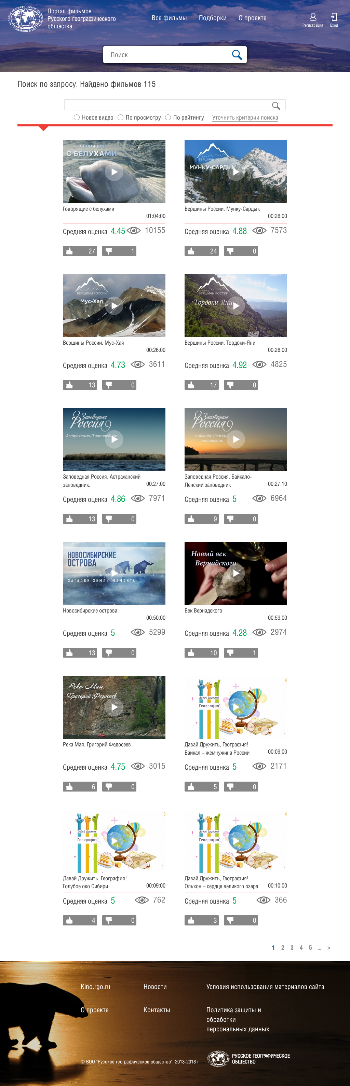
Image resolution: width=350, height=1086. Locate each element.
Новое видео (97, 117)
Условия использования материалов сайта (265, 986)
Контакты (157, 1010)
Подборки (213, 18)
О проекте (253, 18)
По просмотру (143, 117)
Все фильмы (169, 18)
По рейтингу (188, 117)
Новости (155, 986)
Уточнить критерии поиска (245, 117)
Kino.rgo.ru (95, 986)
